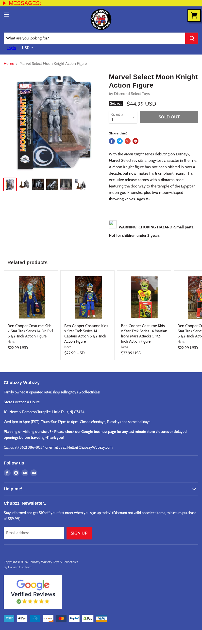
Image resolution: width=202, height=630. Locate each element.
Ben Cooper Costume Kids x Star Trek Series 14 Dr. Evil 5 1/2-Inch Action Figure (30, 330)
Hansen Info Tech (19, 567)
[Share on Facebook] (112, 141)
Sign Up (79, 533)
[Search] (191, 38)
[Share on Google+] (128, 141)
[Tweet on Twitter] (120, 141)
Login (11, 48)
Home (9, 63)
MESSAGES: (25, 3)
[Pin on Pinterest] (135, 141)
